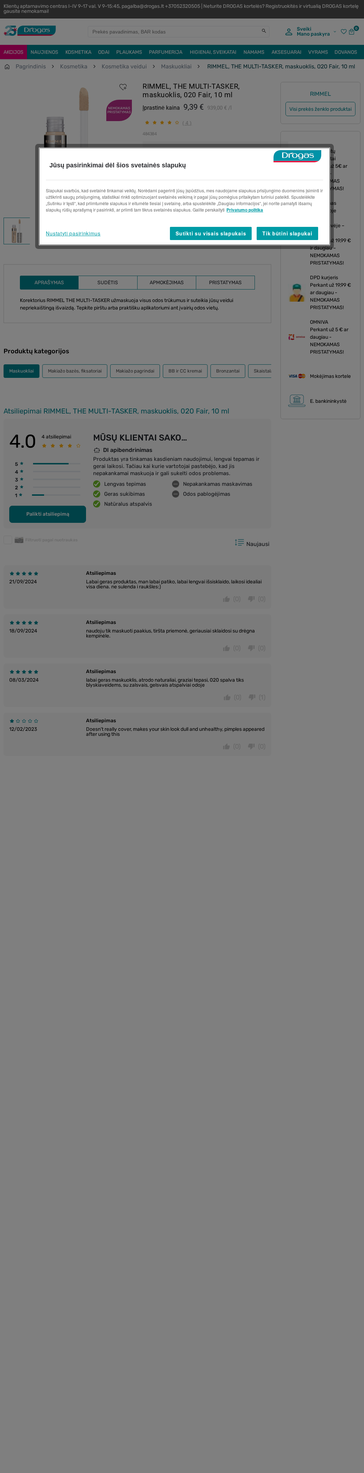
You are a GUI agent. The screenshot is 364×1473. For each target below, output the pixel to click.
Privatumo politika (244, 210)
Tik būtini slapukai (287, 233)
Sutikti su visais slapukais (211, 233)
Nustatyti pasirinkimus (73, 233)
